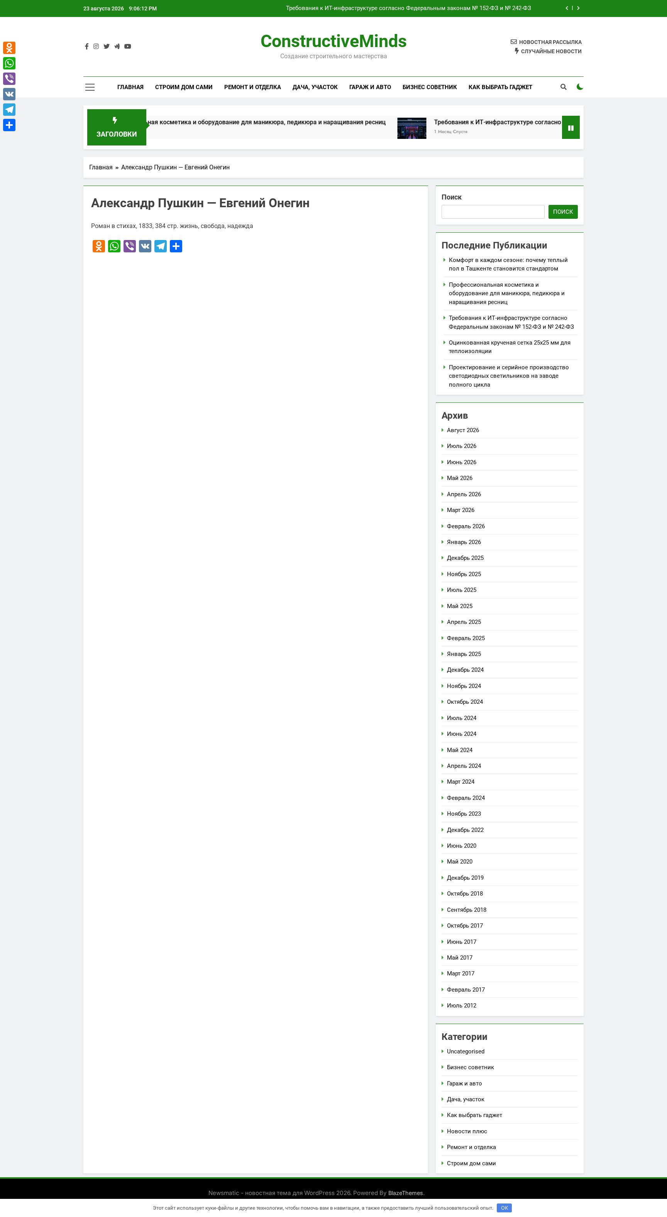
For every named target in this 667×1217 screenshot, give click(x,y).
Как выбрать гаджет (500, 87)
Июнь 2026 (461, 462)
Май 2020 (459, 861)
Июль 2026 (461, 446)
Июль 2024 (461, 718)
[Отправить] (9, 125)
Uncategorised (465, 1051)
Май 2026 (459, 478)
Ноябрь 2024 (464, 686)
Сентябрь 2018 (466, 909)
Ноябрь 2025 (464, 574)
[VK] (9, 94)
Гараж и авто (370, 87)
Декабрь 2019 (465, 877)
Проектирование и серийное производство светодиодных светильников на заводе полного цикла (509, 376)
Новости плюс (467, 1131)
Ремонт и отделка (252, 87)
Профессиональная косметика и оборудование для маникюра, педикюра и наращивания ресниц (211, 122)
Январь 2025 (464, 654)
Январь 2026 (464, 542)
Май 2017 (459, 957)
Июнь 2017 (461, 941)
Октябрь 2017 (465, 925)
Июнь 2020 (461, 845)
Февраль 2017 (466, 989)
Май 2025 (459, 606)
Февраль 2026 (466, 526)
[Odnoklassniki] (9, 48)
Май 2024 (459, 750)
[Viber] (9, 78)
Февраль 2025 (466, 638)
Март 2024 (460, 781)
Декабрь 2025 (465, 557)
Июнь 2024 (461, 733)
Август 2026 (463, 430)
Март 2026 (460, 510)
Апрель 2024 (464, 765)
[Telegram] (9, 109)
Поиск (452, 197)
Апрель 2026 (464, 494)
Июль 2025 (461, 590)
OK (504, 1208)
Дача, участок (315, 87)
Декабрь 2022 (465, 830)
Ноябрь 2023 (464, 813)
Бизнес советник (430, 87)
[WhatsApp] (9, 63)
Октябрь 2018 (465, 893)
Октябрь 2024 (465, 701)
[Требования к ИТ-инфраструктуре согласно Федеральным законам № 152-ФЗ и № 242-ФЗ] (380, 132)
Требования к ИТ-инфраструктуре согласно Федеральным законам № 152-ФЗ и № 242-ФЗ (408, 8)
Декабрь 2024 (465, 669)
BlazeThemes (405, 1193)
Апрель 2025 (464, 622)
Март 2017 (460, 973)
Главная (130, 87)
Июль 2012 (461, 1005)
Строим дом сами (184, 87)
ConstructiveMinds (334, 41)
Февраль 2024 (466, 797)
